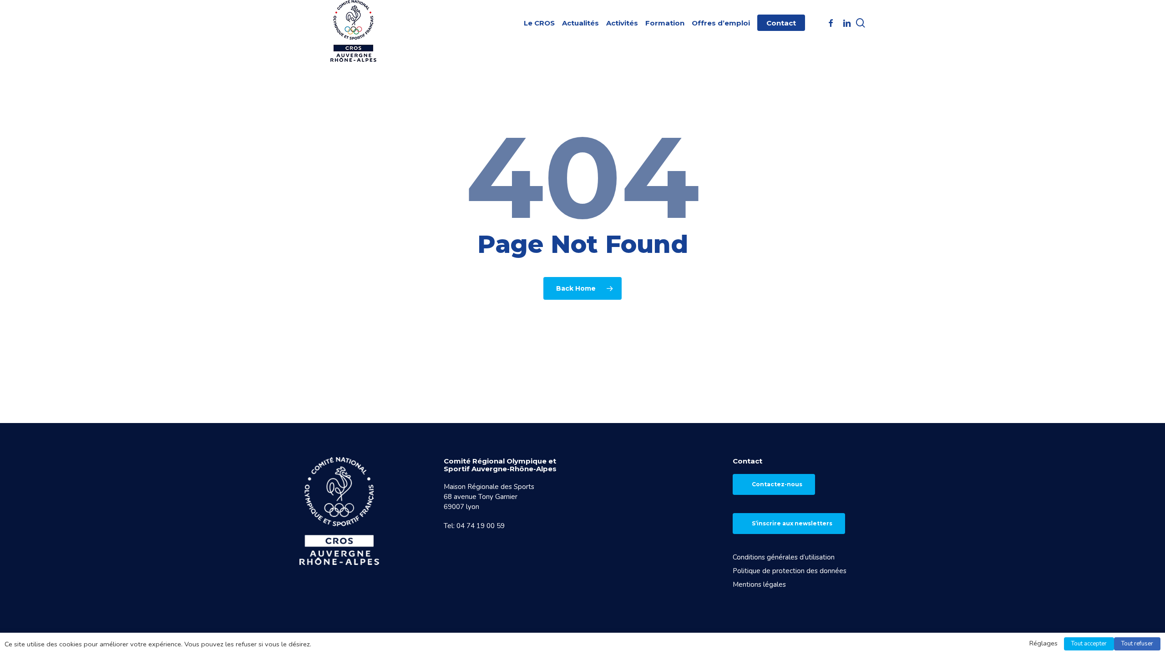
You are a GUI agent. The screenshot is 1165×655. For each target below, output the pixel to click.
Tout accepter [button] (1089, 644)
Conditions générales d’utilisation (784, 557)
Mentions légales (759, 584)
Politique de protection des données (789, 570)
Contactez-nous (777, 484)
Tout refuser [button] (1137, 644)
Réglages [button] (1043, 643)
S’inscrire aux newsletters (792, 523)
